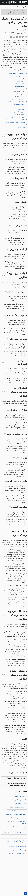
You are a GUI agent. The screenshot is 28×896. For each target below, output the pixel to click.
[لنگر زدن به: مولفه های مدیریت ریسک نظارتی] (3, 136)
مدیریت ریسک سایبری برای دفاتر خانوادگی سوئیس (15, 822)
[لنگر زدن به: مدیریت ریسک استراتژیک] (3, 362)
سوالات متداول (21, 127)
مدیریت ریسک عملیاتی (18, 94)
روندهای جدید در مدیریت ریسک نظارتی (15, 122)
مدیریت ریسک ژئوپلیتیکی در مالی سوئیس (15, 814)
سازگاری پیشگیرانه (19, 104)
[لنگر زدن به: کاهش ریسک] (13, 201)
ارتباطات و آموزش (19, 86)
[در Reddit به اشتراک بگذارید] (16, 36)
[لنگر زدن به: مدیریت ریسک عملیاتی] (4, 315)
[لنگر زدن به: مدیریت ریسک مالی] (7, 339)
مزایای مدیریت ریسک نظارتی (18, 117)
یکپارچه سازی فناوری (18, 112)
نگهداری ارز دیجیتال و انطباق (19, 800)
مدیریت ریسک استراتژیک (17, 99)
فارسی (3, 2)
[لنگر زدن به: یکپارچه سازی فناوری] (6, 481)
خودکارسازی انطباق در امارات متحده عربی (15, 853)
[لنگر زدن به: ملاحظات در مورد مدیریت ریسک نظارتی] (3, 615)
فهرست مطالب (20, 7)
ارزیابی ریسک (20, 78)
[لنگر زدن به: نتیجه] (19, 738)
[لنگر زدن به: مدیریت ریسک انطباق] (5, 291)
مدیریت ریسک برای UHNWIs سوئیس (17, 810)
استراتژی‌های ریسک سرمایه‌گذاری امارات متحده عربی (14, 836)
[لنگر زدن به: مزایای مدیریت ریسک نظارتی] (3, 533)
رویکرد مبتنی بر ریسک (18, 107)
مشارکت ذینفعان (19, 114)
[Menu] (7, 2)
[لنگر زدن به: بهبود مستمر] (14, 457)
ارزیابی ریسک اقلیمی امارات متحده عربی (16, 850)
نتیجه (24, 124)
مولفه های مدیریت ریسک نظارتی (17, 73)
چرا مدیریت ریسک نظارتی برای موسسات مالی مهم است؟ (17, 784)
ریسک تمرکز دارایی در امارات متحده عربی (15, 832)
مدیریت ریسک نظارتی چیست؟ (16, 778)
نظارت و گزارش (20, 83)
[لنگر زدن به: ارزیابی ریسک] (12, 178)
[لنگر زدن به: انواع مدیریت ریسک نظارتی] (3, 275)
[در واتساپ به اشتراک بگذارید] (13, 36)
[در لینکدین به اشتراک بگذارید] (19, 36)
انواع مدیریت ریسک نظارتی (18, 89)
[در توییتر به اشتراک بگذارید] (22, 36)
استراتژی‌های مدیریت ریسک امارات (17, 846)
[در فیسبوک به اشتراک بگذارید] (25, 36)
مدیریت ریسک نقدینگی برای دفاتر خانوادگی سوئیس (15, 827)
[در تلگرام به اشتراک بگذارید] (10, 36)
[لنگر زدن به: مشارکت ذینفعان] (10, 507)
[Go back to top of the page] (25, 893)
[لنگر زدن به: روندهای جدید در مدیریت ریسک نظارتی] (3, 674)
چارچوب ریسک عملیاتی (20, 796)
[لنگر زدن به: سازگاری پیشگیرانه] (8, 410)
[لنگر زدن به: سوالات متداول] (8, 772)
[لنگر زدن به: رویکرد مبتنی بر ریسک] (5, 433)
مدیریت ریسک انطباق (18, 91)
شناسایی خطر (20, 76)
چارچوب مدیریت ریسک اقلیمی (18, 807)
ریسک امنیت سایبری (21, 803)
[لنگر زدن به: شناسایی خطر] (12, 154)
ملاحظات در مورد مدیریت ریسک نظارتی (15, 119)
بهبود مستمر (21, 109)
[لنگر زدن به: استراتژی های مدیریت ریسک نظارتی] (3, 392)
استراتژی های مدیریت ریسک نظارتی (16, 101)
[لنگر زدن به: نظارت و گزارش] (10, 225)
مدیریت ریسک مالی (19, 96)
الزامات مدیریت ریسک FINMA (18, 818)
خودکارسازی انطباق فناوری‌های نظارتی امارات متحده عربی (14, 842)
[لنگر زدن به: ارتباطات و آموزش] (8, 249)
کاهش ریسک (20, 81)
